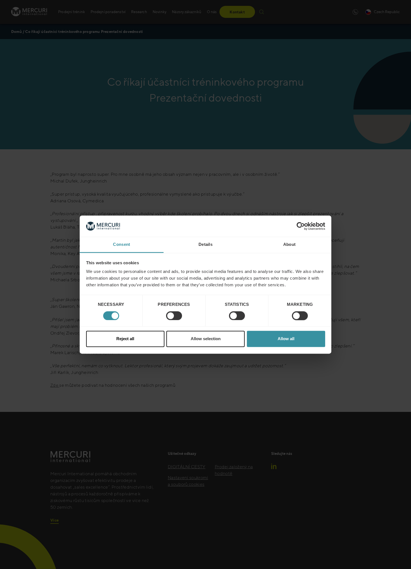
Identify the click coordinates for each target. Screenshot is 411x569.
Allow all (286, 339)
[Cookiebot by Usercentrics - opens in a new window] (300, 226)
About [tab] (289, 244)
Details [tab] (205, 244)
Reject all (125, 339)
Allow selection (206, 339)
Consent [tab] (121, 244)
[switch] (174, 315)
